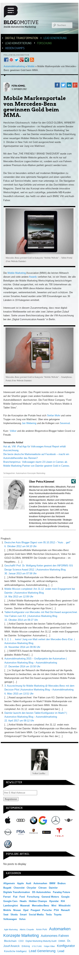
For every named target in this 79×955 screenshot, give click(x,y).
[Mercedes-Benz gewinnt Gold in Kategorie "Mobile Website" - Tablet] (39, 231)
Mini (68, 820)
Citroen (42, 887)
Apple (7, 820)
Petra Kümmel (18, 85)
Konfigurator (66, 946)
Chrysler (31, 887)
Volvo (22, 919)
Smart (46, 832)
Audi (20, 820)
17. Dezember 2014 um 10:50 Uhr (22, 666)
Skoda (14, 914)
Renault (65, 910)
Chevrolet (19, 887)
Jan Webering (29, 423)
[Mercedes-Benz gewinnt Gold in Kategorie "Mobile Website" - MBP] (39, 350)
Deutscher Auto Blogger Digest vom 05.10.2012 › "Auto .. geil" (37, 542)
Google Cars (10, 901)
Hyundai (54, 901)
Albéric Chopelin (27, 929)
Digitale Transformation (21, 38)
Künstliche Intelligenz (15, 951)
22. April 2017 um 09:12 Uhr (19, 720)
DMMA (61, 941)
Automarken (40, 883)
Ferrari (7, 896)
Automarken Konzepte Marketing (30, 473)
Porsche (33, 831)
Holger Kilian (49, 946)
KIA (63, 901)
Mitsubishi (65, 905)
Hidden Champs (15, 48)
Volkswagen (7, 844)
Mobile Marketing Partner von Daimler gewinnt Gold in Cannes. (36, 465)
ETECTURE (37, 946)
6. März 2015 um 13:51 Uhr (18, 693)
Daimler (53, 887)
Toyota (57, 914)
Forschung (44, 43)
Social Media (36, 914)
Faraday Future (61, 892)
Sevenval (65, 423)
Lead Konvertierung (18, 43)
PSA (20, 832)
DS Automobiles (41, 892)
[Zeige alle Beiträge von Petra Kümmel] (6, 90)
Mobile (31, 66)
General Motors (50, 896)
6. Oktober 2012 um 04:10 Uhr (20, 546)
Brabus (62, 883)
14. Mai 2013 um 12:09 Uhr (18, 596)
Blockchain (10, 941)
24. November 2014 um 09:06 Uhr (22, 647)
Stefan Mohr (53, 415)
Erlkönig (26, 946)
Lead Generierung (55, 38)
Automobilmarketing (14, 66)
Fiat (15, 896)
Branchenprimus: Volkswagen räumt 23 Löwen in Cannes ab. (35, 462)
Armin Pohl (41, 929)
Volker (13, 431)
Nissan (17, 910)
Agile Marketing (11, 929)
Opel (7, 832)
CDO (21, 941)
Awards (33, 276)
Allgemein (9, 883)
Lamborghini (10, 905)
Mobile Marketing (16, 273)
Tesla (59, 832)
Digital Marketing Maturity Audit (41, 941)
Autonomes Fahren (55, 936)
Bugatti (7, 887)
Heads (23, 901)
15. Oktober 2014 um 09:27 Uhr (21, 620)
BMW (33, 820)
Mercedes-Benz (55, 820)
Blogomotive (23, 17)
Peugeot (35, 910)
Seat (5, 914)
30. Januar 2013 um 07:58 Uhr (20, 573)
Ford (22, 896)
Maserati (25, 905)
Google (42, 820)
